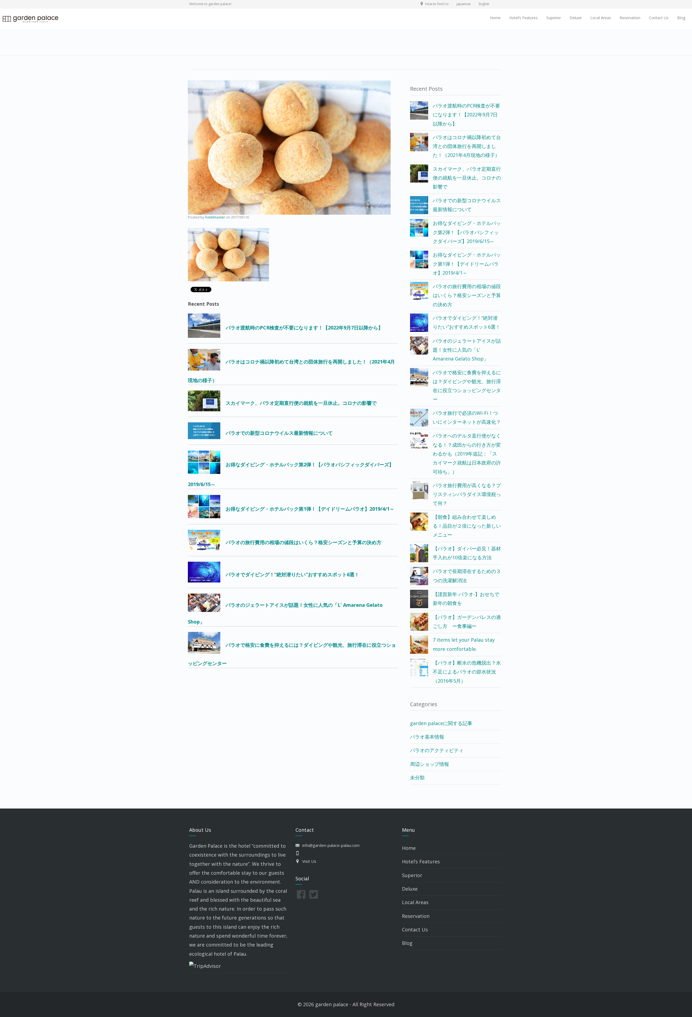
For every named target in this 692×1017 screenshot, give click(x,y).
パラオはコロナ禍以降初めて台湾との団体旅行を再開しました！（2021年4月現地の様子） (467, 146)
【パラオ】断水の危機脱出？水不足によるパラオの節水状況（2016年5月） (467, 671)
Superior (553, 17)
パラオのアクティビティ (437, 750)
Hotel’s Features (523, 17)
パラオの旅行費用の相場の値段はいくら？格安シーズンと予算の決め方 (467, 295)
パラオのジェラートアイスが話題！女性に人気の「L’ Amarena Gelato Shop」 (467, 350)
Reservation (630, 17)
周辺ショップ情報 (429, 764)
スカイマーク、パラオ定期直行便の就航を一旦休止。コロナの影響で (467, 178)
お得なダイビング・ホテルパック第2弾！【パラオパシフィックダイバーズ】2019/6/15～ (467, 232)
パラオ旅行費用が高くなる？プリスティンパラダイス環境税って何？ (467, 494)
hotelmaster (215, 217)
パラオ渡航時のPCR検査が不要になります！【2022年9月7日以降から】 (466, 114)
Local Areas (600, 17)
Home (495, 17)
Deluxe (576, 17)
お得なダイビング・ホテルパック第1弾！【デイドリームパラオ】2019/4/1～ (467, 263)
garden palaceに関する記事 (441, 723)
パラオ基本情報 (427, 736)
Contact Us (658, 17)
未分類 (417, 777)
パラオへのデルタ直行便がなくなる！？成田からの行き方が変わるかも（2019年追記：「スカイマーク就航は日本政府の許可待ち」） (467, 453)
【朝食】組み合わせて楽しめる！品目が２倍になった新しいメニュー (467, 526)
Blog (681, 17)
